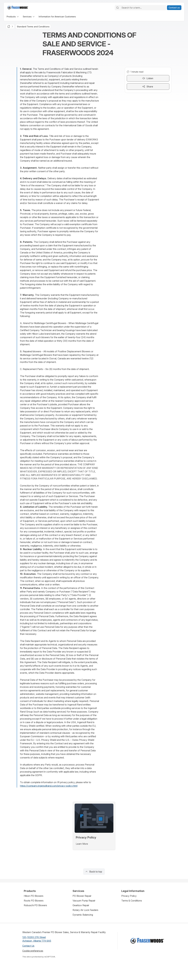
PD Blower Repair (82, 895)
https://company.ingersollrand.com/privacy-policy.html (48, 785)
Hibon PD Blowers (33, 895)
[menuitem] (13, 16)
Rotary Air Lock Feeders (85, 910)
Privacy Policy (129, 895)
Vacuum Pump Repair (84, 900)
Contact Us (28, 945)
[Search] (117, 7)
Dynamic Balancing (83, 914)
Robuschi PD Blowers (35, 905)
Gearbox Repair (81, 905)
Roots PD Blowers (33, 900)
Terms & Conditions (131, 900)
